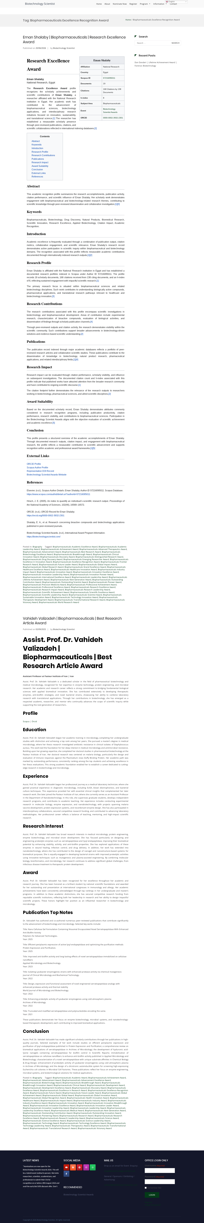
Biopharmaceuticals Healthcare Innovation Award (74, 569)
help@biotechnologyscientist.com (119, 1171)
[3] (118, 204)
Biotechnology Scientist (40, 4)
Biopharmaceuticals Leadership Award (90, 577)
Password (154, 1176)
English (171, 2)
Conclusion (37, 169)
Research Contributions (43, 155)
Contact (173, 4)
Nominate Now (120, 4)
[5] (53, 423)
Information (158, 4)
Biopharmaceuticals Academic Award (70, 1077)
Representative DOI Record (40, 471)
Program (144, 4)
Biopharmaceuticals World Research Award (59, 602)
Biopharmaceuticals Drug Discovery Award (42, 559)
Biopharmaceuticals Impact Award (56, 1100)
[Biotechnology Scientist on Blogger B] (73, 1167)
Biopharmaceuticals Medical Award (67, 1110)
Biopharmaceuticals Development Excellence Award (47, 1087)
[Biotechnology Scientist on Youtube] (66, 1167)
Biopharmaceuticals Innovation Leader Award (97, 1105)
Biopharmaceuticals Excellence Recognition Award (76, 561)
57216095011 (109, 78)
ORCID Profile (34, 464)
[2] (95, 128)
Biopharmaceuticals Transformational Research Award (80, 599)
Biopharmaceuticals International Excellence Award (47, 577)
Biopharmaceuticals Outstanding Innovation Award (97, 1113)
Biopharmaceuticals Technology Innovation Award (75, 597)
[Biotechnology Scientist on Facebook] (66, 1174)
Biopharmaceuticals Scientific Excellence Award (92, 592)
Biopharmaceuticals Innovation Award (54, 572)
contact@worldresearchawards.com (120, 1185)
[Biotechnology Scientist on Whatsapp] (93, 1167)
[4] (91, 322)
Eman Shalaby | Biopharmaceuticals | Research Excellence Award (74, 39)
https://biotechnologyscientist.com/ (43, 536)
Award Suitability (40, 166)
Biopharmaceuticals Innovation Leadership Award (46, 574)
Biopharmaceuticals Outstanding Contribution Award (47, 1113)
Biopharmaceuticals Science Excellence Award (44, 1120)
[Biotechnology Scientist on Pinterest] (79, 1167)
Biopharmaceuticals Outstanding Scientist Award (65, 582)
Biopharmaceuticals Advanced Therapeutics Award (103, 549)
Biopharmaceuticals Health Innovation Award (88, 1098)
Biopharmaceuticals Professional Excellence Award (46, 587)
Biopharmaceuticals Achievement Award (59, 549)
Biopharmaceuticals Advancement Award (42, 551)
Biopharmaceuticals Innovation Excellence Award (96, 572)
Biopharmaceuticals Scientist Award (85, 594)
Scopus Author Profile (37, 467)
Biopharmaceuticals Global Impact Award (98, 564)
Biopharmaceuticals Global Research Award (43, 567)
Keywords (36, 144)
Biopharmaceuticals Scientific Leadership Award (45, 594)
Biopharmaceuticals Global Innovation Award (96, 1095)
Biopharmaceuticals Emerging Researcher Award (86, 559)
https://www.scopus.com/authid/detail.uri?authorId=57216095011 (58, 494)
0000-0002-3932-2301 (113, 118)
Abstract (36, 141)
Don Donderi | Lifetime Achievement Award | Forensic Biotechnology (156, 64)
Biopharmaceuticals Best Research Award (81, 551)
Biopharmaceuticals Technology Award (41, 1123)
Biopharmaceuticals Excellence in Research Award (63, 1090)
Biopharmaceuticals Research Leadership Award (87, 589)
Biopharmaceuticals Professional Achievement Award (92, 584)
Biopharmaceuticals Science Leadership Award (88, 1120)
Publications (38, 159)
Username (155, 1165)
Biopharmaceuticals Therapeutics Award (71, 1125)
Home (99, 4)
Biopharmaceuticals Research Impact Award (43, 589)
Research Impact (40, 162)
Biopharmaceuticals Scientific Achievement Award (46, 592)
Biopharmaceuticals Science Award (102, 1118)
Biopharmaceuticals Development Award (106, 1085)
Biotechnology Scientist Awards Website (46, 474)
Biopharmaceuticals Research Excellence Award (93, 587)
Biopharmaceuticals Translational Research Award (53, 1128)
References (37, 176)
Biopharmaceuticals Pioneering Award (40, 1115)
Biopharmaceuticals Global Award (58, 1095)
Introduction (37, 148)
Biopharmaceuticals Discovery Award (57, 556)
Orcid (34, 721)
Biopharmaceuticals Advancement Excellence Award (86, 1080)
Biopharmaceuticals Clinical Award (70, 1085)
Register (133, 4)
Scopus (26, 721)
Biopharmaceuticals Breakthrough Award (73, 554)
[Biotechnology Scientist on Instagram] (86, 1167)
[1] (54, 118)
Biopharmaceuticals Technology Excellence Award (83, 1123)
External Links (39, 173)
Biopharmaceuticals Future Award (45, 1092)
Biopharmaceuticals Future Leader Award (58, 564)
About (107, 4)
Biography (37, 546)
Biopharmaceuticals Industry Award (90, 1100)
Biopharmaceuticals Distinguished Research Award (99, 556)
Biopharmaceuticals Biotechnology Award (42, 1082)
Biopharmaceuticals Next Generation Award (71, 579)
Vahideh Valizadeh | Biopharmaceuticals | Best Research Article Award (72, 621)
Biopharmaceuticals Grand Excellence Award (85, 567)
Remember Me (154, 1187)
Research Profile (40, 152)
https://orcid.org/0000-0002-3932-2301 (45, 515)
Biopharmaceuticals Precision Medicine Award (44, 584)
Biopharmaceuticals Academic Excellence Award (75, 546)
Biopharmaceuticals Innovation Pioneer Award (91, 574)
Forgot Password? (153, 1205)
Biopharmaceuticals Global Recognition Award (44, 1098)
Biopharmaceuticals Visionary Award (95, 1128)
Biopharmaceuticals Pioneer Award (105, 582)
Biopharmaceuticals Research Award (76, 1115)
